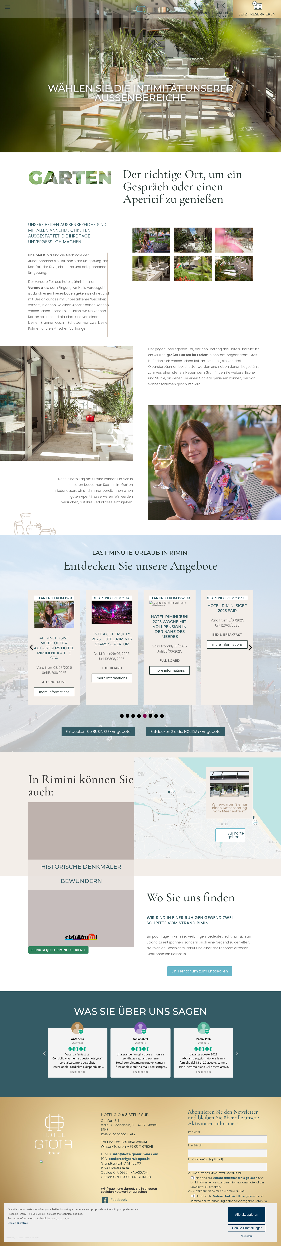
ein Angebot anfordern (221, 14)
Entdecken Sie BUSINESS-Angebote (98, 731)
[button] (237, 1054)
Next (249, 647)
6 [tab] (150, 716)
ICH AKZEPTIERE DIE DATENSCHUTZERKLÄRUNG (216, 1191)
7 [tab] (156, 716)
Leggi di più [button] (77, 1072)
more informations (54, 670)
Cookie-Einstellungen (247, 1228)
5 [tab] (145, 716)
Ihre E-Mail (194, 1145)
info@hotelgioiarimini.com (135, 1154)
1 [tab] (122, 716)
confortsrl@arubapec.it (129, 1159)
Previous (32, 647)
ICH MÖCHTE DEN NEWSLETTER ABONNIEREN (226, 1180)
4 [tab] (139, 716)
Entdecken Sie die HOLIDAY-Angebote (185, 731)
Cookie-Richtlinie (18, 1222)
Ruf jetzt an (197, 13)
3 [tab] (133, 716)
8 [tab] (162, 716)
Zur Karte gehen (235, 835)
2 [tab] (127, 716)
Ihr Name (194, 1132)
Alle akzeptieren (246, 1214)
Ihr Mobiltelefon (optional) (205, 1159)
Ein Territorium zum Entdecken (199, 971)
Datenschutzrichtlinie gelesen (235, 1178)
